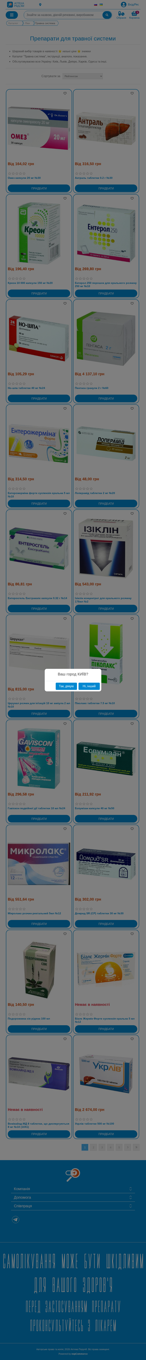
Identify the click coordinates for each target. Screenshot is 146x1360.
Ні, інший (89, 686)
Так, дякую (66, 686)
